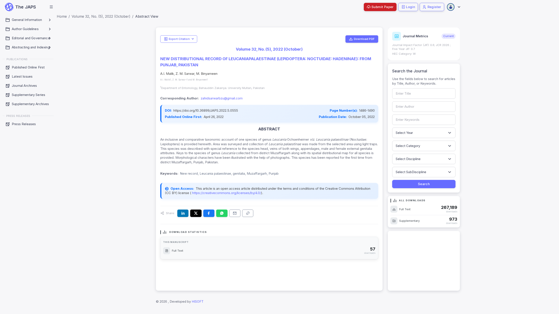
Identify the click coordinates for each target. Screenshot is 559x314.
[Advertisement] (423, 261)
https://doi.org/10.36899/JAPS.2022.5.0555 (205, 110)
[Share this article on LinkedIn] (182, 213)
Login (410, 7)
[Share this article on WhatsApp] (221, 213)
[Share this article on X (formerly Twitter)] (195, 213)
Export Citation (179, 39)
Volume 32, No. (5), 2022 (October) (101, 16)
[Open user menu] (453, 7)
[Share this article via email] (234, 213)
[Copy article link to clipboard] (247, 213)
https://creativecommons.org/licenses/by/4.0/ (226, 193)
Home (62, 16)
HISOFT (198, 301)
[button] (51, 7)
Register (434, 7)
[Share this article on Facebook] (208, 213)
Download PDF (364, 39)
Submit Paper (382, 7)
